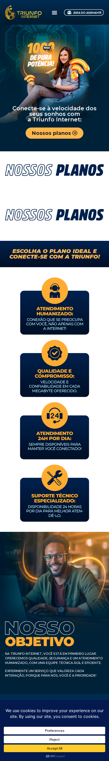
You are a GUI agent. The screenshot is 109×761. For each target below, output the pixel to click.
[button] (54, 12)
